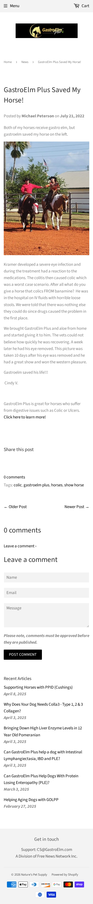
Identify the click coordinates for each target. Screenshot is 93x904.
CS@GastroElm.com (54, 850)
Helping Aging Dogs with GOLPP (31, 800)
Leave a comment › (20, 546)
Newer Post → (76, 507)
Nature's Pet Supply (34, 874)
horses (56, 485)
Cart (85, 6)
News (24, 62)
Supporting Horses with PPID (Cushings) (38, 687)
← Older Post (15, 507)
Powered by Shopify (65, 874)
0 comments (14, 477)
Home (8, 62)
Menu (14, 6)
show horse (74, 485)
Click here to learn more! (25, 417)
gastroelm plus (36, 485)
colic (18, 485)
